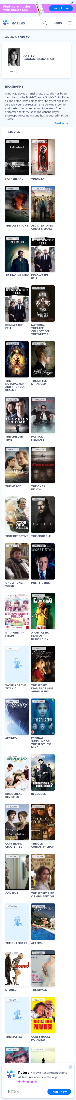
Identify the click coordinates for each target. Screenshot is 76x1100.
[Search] (45, 23)
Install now (61, 8)
